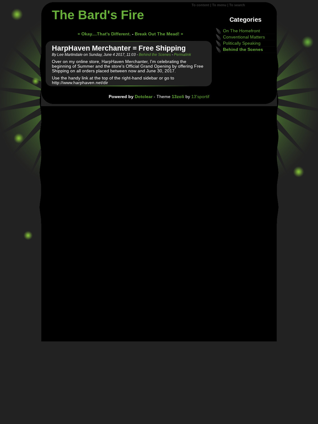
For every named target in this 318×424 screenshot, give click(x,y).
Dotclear (143, 96)
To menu (219, 5)
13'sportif (200, 96)
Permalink (182, 54)
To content (200, 5)
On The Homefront (241, 31)
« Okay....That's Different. (104, 34)
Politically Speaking (242, 43)
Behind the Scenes (155, 54)
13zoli (178, 96)
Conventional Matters (244, 37)
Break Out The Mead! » (159, 34)
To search (237, 5)
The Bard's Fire (98, 15)
